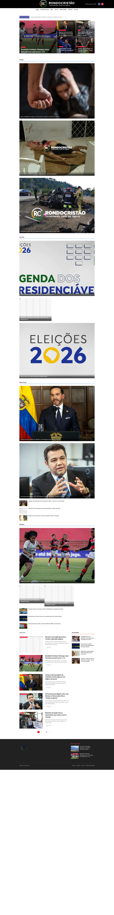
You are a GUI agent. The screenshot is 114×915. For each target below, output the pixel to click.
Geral (79, 30)
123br (24, 765)
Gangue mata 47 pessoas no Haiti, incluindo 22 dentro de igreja (43, 515)
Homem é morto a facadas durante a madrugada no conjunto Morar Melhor (38, 174)
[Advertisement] (39, 779)
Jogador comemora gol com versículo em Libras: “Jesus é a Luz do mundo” (85, 50)
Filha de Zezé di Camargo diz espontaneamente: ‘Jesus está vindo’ (44, 508)
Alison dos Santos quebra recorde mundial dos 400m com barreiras (44, 623)
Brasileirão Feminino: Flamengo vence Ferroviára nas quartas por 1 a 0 (43, 17)
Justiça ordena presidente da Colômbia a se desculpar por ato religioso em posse (66, 33)
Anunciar (83, 765)
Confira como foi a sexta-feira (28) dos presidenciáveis (33, 376)
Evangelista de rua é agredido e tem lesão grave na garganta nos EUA (87, 638)
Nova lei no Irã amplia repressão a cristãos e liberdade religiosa (85, 748)
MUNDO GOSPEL (62, 30)
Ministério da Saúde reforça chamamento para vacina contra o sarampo (85, 33)
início (37, 9)
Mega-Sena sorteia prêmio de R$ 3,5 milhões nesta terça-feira (87, 653)
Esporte (23, 47)
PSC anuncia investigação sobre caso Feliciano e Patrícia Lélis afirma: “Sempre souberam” (42, 496)
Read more (48, 647)
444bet (21, 765)
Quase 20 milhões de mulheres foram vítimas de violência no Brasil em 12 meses (40, 116)
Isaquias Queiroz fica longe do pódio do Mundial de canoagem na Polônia (45, 609)
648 (46, 732)
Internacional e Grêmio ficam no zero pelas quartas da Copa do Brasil (45, 616)
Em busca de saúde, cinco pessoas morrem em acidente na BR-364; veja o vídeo (40, 231)
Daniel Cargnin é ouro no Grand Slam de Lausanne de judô (66, 50)
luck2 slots (27, 765)
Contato (73, 765)
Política (76, 9)
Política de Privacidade (90, 765)
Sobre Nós (78, 765)
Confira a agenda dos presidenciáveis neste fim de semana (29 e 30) (37, 294)
